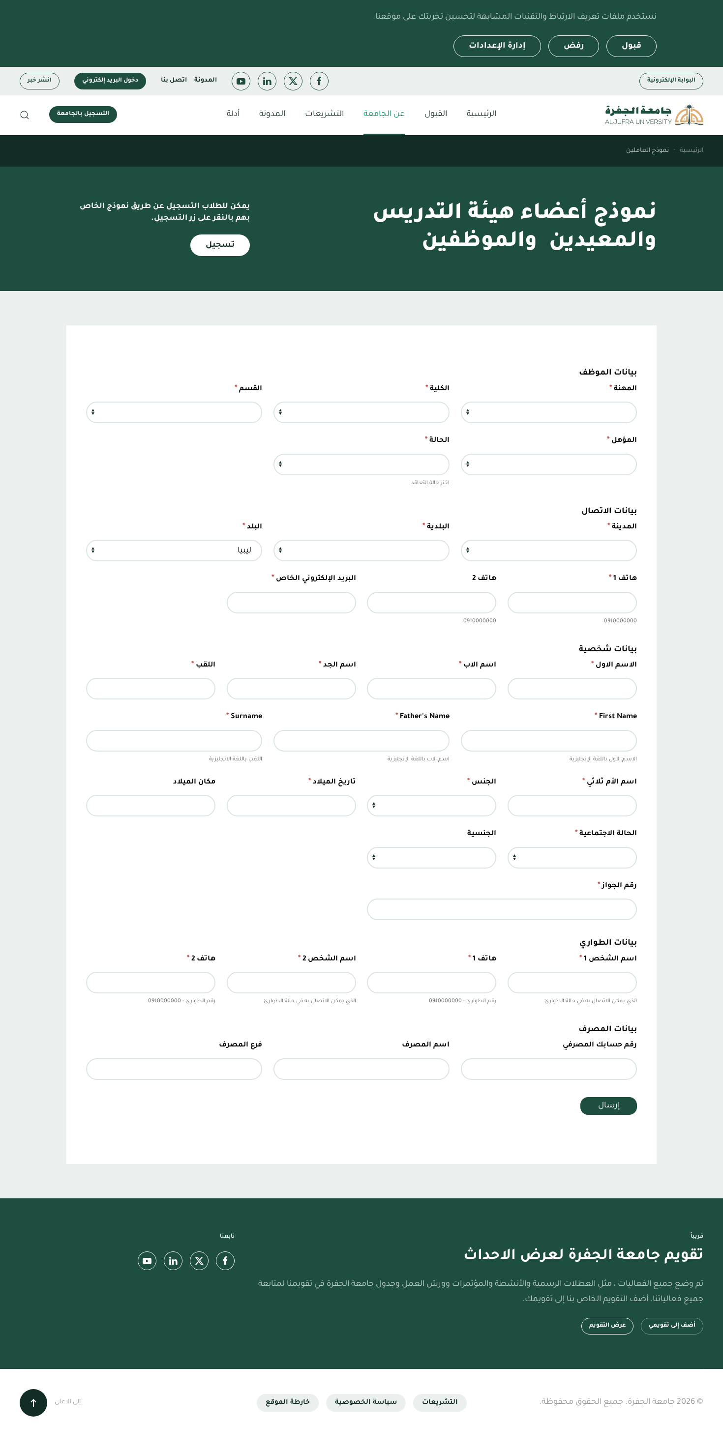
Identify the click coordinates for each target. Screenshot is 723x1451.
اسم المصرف (426, 1045)
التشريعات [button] (324, 114)
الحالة (437, 440)
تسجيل (220, 245)
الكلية (437, 388)
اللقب (203, 665)
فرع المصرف (240, 1045)
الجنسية (481, 834)
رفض (574, 46)
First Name (616, 716)
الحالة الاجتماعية (606, 833)
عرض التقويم (607, 1326)
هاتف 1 (623, 578)
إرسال (609, 1106)
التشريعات (440, 1402)
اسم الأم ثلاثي (609, 782)
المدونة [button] (272, 114)
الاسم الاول (614, 665)
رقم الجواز (617, 885)
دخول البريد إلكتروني (110, 81)
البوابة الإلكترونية (671, 81)
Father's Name (422, 716)
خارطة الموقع (288, 1402)
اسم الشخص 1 (608, 959)
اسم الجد (337, 665)
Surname (244, 716)
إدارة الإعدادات (497, 46)
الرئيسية (481, 114)
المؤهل (622, 440)
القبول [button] (435, 114)
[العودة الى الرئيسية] (654, 115)
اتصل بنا (174, 80)
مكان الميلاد (194, 782)
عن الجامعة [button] (384, 114)
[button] (25, 115)
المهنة (623, 388)
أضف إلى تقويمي (672, 1326)
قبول (631, 46)
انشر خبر (40, 81)
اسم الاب (477, 665)
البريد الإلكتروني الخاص (313, 578)
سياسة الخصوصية (366, 1402)
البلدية (436, 526)
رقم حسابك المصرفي (600, 1045)
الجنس (481, 782)
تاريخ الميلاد (332, 782)
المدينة (622, 526)
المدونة (205, 80)
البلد (252, 526)
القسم (248, 388)
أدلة (233, 114)
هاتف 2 (484, 579)
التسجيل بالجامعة (83, 114)
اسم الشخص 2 (327, 959)
